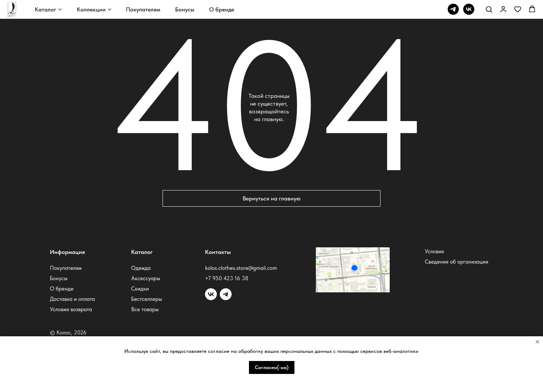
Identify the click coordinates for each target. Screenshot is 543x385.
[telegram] (453, 9)
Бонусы (184, 9)
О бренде (221, 9)
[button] (488, 9)
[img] (226, 294)
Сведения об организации (456, 261)
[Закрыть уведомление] (537, 342)
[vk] (468, 9)
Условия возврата (71, 309)
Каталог (45, 9)
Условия (434, 251)
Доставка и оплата (72, 299)
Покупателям (143, 9)
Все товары (145, 309)
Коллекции (91, 9)
